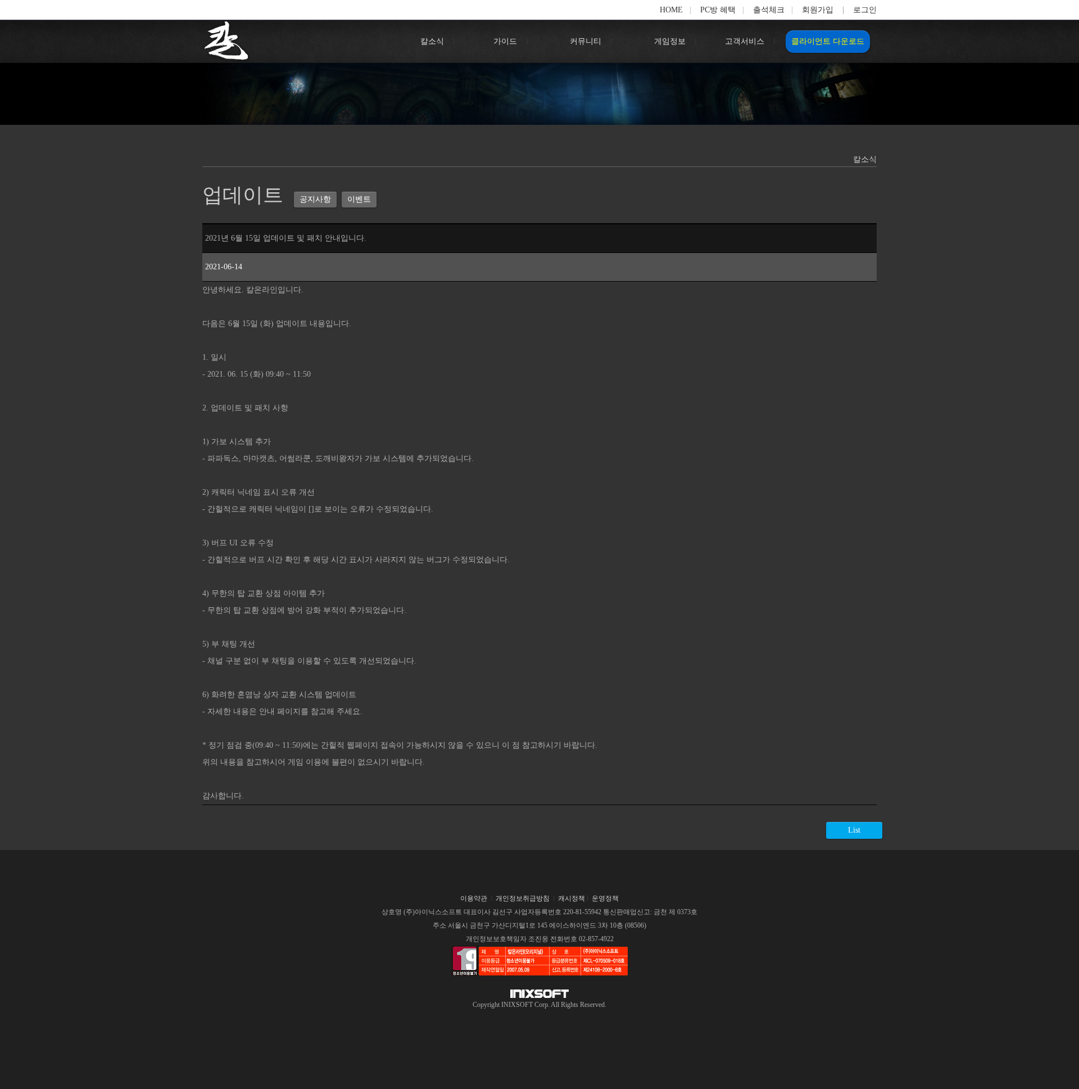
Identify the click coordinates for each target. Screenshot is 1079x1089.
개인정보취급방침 (523, 898)
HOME (671, 10)
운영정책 (605, 898)
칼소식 (432, 41)
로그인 (865, 10)
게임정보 (670, 41)
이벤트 (359, 199)
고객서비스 (744, 41)
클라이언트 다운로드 (827, 41)
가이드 (505, 41)
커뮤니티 (585, 41)
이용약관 (473, 898)
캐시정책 (571, 898)
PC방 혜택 (718, 10)
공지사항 (315, 199)
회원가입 (817, 10)
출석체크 (769, 10)
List (854, 830)
